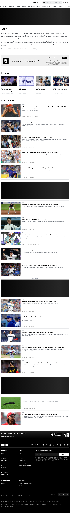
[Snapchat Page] (61, 445)
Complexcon (4, 472)
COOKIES (53, 494)
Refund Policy (22, 463)
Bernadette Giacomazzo (27, 116)
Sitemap (45, 494)
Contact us (4, 486)
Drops (20, 456)
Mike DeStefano (22, 93)
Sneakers (3, 458)
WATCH (60, 6)
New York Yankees (18, 48)
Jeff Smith (24, 259)
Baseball (9, 48)
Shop (20, 453)
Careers (3, 483)
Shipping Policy (23, 460)
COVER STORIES (46, 6)
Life (2, 465)
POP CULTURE (31, 6)
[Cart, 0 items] (68, 2)
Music (2, 456)
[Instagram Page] (53, 445)
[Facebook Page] (43, 445)
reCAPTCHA (56, 63)
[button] (63, 494)
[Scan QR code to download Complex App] (66, 435)
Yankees (34, 48)
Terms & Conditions (4, 494)
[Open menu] (2, 2)
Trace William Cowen (58, 93)
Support (21, 458)
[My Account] (65, 2)
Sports (3, 463)
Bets (2, 88)
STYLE (4, 6)
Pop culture (4, 460)
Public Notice (28, 494)
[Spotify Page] (68, 445)
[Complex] (35, 2)
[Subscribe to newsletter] (64, 454)
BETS (38, 6)
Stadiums (27, 48)
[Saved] (63, 2)
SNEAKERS (11, 6)
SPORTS (24, 6)
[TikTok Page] (64, 445)
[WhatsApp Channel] (50, 445)
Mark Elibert (25, 229)
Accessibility (36, 494)
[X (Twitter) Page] (46, 445)
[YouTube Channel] (57, 445)
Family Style (4, 474)
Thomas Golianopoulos (7, 93)
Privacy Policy (38, 460)
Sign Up (64, 57)
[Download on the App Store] (56, 435)
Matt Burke (24, 131)
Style (20, 88)
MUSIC (18, 6)
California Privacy (20, 494)
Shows (3, 470)
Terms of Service (53, 64)
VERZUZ (54, 6)
